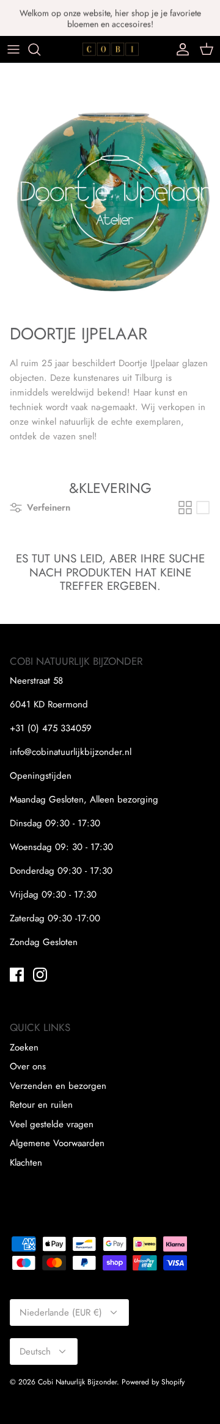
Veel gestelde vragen (52, 1124)
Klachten (26, 1162)
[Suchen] (40, 49)
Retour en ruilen (41, 1104)
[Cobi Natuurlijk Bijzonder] (110, 49)
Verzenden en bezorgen (58, 1086)
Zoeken (24, 1047)
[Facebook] (17, 975)
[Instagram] (40, 975)
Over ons (28, 1066)
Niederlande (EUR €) (61, 1312)
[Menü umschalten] (13, 49)
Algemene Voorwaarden (57, 1143)
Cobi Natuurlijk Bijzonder (77, 1381)
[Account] (179, 49)
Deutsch (35, 1351)
